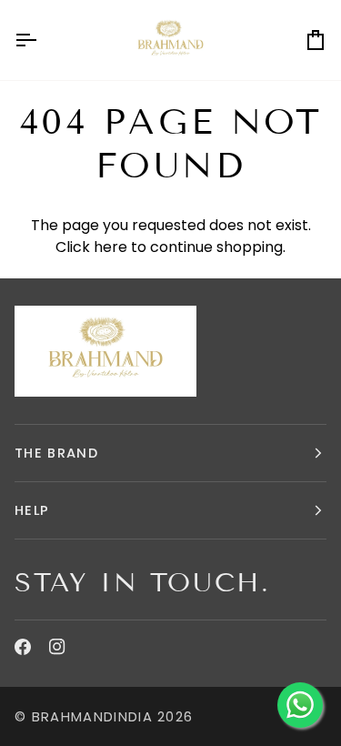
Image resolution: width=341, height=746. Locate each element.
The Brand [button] (56, 453)
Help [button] (32, 510)
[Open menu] (42, 40)
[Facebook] (23, 647)
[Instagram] (57, 647)
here (110, 247)
